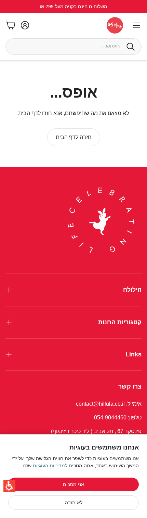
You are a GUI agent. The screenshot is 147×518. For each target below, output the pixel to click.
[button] (9, 486)
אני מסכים (73, 484)
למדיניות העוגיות (50, 465)
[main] (73, 114)
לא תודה (73, 502)
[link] (73, 137)
